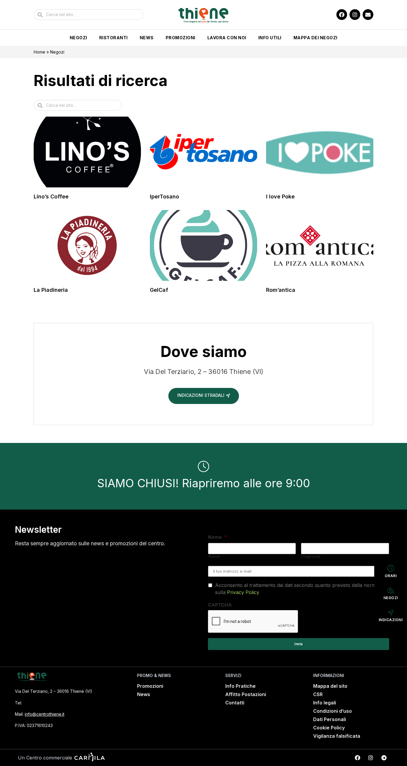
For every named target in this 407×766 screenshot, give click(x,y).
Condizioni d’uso (332, 711)
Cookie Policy (329, 728)
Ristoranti (113, 37)
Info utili (270, 37)
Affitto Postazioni (245, 694)
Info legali (324, 703)
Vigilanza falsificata (336, 736)
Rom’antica (280, 290)
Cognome (311, 556)
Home (39, 51)
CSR (318, 694)
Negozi (78, 37)
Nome (217, 537)
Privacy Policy (243, 592)
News (147, 37)
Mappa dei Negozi (315, 37)
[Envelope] (368, 14)
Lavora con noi (226, 37)
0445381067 (38, 702)
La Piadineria (51, 290)
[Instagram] (354, 14)
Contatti (234, 703)
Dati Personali (329, 719)
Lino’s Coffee (51, 196)
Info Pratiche (240, 686)
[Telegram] (383, 757)
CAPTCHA (220, 605)
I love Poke (280, 196)
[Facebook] (341, 14)
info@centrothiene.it (44, 714)
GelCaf (159, 290)
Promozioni (180, 37)
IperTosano (164, 196)
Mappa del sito (330, 686)
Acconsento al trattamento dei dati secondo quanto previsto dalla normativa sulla (300, 588)
